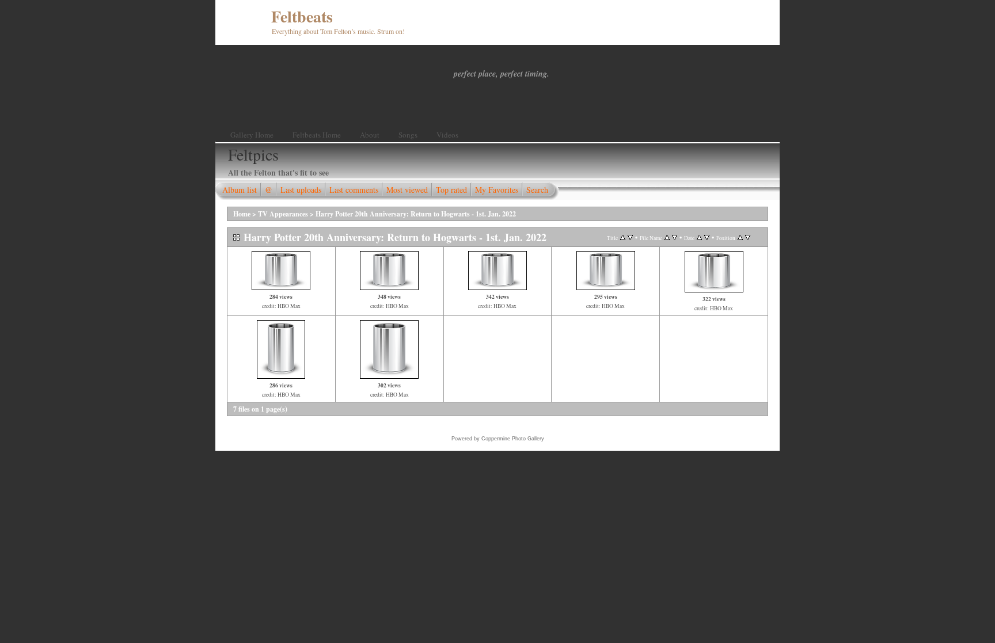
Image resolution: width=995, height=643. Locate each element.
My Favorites (496, 189)
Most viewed (407, 189)
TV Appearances (283, 214)
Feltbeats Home (317, 135)
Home (241, 214)
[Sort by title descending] (630, 237)
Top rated (451, 189)
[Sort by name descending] (674, 237)
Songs (407, 135)
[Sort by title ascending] (622, 237)
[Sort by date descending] (706, 237)
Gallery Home (252, 135)
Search (537, 189)
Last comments (353, 189)
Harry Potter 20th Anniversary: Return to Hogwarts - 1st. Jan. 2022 (416, 214)
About (369, 135)
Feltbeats (302, 16)
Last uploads (300, 189)
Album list (239, 189)
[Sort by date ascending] (699, 237)
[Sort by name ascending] (667, 237)
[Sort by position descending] (747, 237)
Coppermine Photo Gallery (512, 439)
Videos (447, 135)
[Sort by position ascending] (740, 237)
